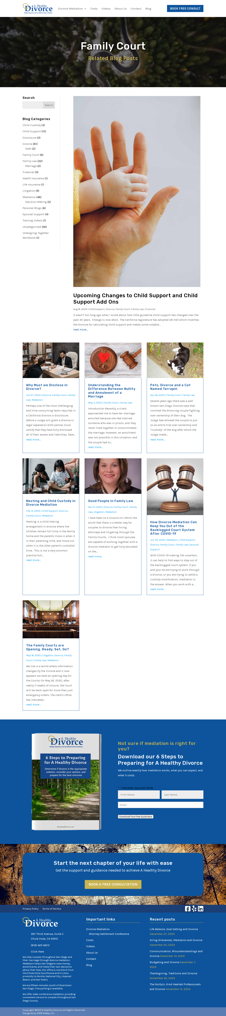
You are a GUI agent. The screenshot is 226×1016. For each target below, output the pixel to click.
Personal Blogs (32, 208)
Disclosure (29, 137)
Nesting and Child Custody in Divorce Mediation (51, 503)
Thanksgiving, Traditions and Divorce (173, 973)
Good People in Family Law (110, 501)
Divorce (27, 144)
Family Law (30, 161)
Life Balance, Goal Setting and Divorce (174, 929)
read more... (80, 329)
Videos (106, 8)
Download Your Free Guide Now (135, 816)
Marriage (31, 166)
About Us (120, 8)
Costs (94, 8)
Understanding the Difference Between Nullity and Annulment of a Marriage (111, 391)
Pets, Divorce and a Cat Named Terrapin (170, 387)
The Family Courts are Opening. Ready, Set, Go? (47, 647)
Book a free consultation (113, 884)
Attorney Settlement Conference (109, 934)
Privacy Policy (30, 909)
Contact (136, 8)
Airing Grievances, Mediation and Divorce (176, 940)
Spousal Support (33, 214)
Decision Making (36, 202)
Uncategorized (32, 226)
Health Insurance (33, 178)
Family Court (31, 154)
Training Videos (32, 220)
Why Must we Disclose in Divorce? (47, 387)
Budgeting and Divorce (164, 962)
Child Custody (32, 125)
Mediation (29, 197)
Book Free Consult (185, 8)
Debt (28, 148)
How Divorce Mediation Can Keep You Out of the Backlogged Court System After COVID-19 (173, 528)
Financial (28, 172)
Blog (148, 8)
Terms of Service (51, 909)
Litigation (29, 190)
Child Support (32, 131)
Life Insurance (31, 184)
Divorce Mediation (70, 8)
